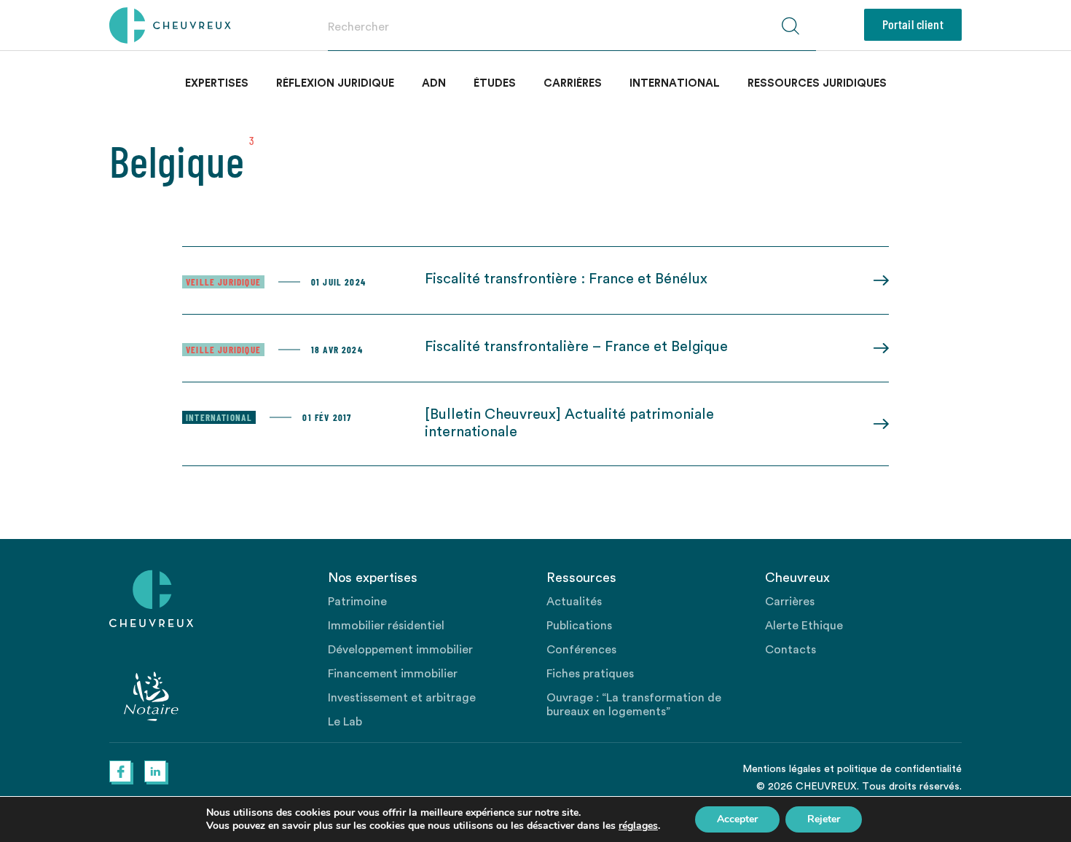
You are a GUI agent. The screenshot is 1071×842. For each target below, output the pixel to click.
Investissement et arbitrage (402, 698)
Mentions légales (781, 769)
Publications (579, 626)
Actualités (574, 601)
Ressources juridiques (817, 83)
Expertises (216, 83)
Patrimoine (357, 601)
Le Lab (345, 722)
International (674, 83)
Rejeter (823, 819)
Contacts (790, 650)
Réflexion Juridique (335, 83)
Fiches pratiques (590, 674)
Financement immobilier (393, 674)
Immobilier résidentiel (386, 626)
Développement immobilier (400, 650)
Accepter (737, 819)
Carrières (573, 83)
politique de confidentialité (899, 769)
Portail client (913, 24)
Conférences (581, 650)
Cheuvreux (170, 25)
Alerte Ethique (804, 626)
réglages (638, 826)
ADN (434, 83)
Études (495, 83)
